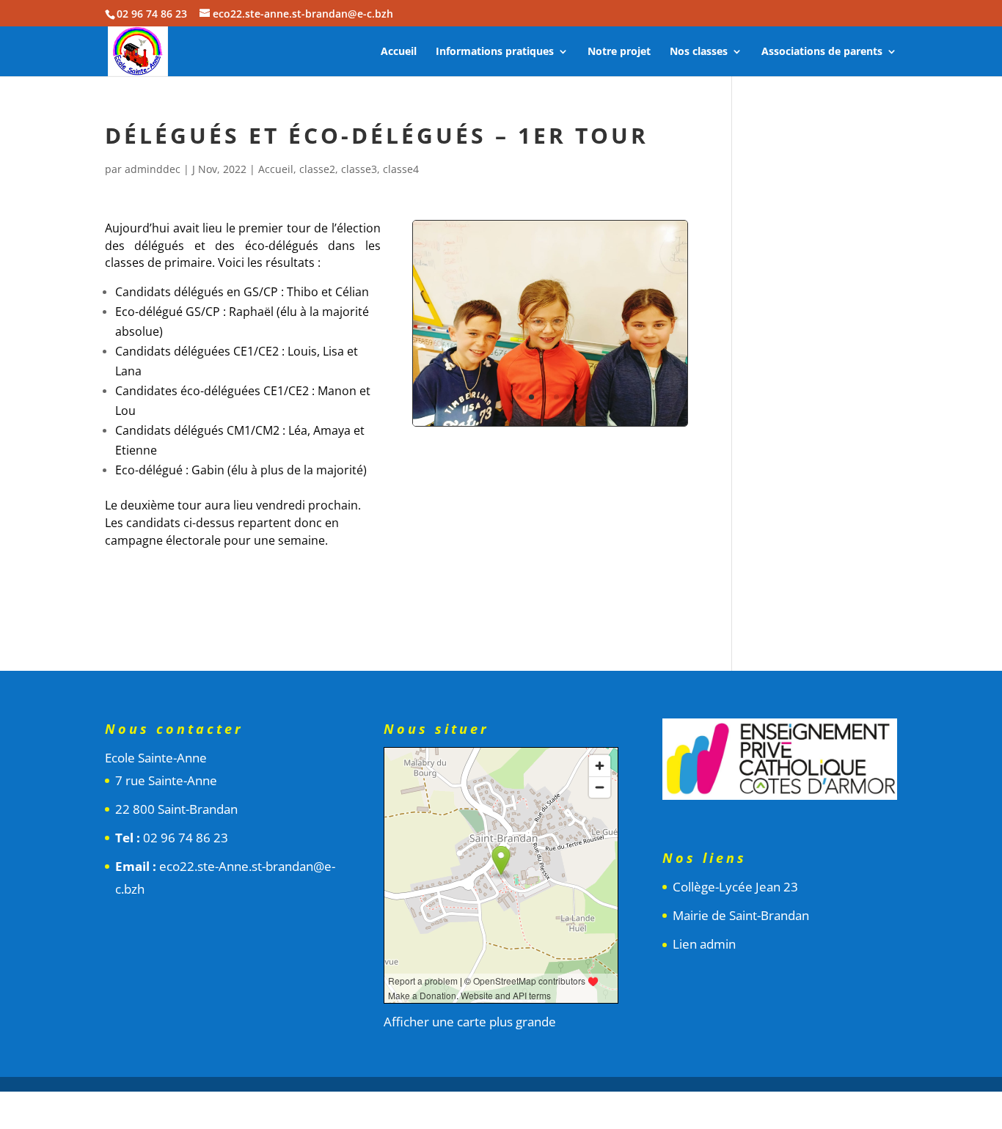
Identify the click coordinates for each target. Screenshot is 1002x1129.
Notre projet (619, 52)
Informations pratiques (495, 52)
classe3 (359, 169)
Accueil (399, 52)
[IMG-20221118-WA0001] (550, 426)
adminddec (152, 169)
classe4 (401, 169)
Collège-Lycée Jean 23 (735, 886)
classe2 (317, 169)
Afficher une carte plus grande (470, 1021)
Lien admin (704, 943)
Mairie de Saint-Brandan (741, 915)
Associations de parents (821, 52)
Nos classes (699, 52)
